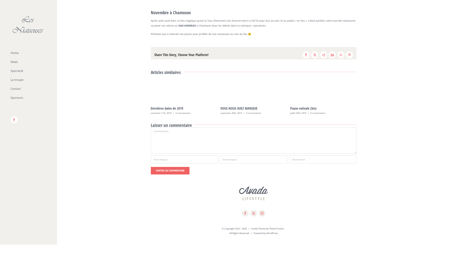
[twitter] (253, 213)
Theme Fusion (276, 228)
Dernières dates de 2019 (167, 108)
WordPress (272, 233)
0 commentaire (183, 113)
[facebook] (245, 213)
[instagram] (262, 213)
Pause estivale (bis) (303, 108)
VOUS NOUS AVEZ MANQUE (239, 108)
